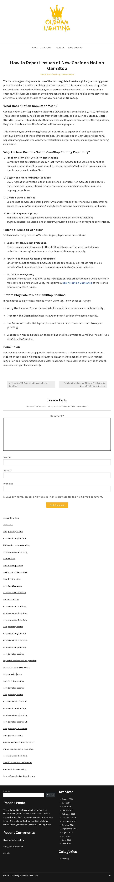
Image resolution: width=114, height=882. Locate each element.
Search (6, 791)
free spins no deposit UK (15, 572)
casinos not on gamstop (15, 552)
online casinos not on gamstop (18, 749)
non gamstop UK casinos (15, 728)
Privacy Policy (75, 47)
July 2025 (66, 836)
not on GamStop (11, 518)
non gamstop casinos (13, 654)
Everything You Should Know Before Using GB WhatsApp (28, 817)
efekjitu (6, 853)
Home (34, 47)
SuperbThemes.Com (29, 875)
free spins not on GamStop (16, 667)
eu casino (8, 524)
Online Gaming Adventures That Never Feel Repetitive (27, 825)
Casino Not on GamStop (14, 769)
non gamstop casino (13, 531)
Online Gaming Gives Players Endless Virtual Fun (25, 810)
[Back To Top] (110, 875)
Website (8, 483)
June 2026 (66, 806)
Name (7, 457)
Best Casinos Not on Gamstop (17, 762)
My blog (56, 74)
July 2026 (66, 803)
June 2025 (66, 840)
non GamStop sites (12, 586)
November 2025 (69, 821)
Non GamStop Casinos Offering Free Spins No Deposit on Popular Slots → (84, 384)
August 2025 (67, 832)
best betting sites (12, 579)
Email (7, 470)
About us (60, 47)
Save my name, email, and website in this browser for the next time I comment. (54, 496)
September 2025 (69, 829)
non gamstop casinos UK (15, 722)
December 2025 (69, 818)
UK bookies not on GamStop (16, 545)
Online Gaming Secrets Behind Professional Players (26, 813)
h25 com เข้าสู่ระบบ (12, 674)
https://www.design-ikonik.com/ (19, 776)
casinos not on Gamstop (15, 640)
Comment (57, 415)
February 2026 (68, 814)
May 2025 (66, 843)
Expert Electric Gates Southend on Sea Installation (26, 821)
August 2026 (67, 799)
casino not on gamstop (14, 538)
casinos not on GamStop (15, 613)
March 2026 (67, 810)
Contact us (46, 47)
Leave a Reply (68, 74)
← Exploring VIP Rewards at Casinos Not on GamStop (28, 384)
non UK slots (9, 558)
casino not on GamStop (14, 592)
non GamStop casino (13, 565)
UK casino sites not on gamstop (18, 742)
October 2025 (68, 825)
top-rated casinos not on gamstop (19, 660)
